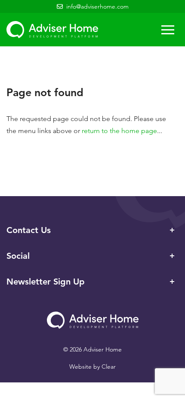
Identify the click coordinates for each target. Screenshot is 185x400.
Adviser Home (52, 29)
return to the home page (119, 131)
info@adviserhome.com (97, 6)
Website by (92, 366)
